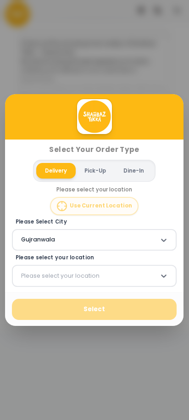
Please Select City (41, 221)
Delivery (56, 170)
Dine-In (133, 170)
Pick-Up (95, 170)
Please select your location (55, 258)
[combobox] (22, 240)
